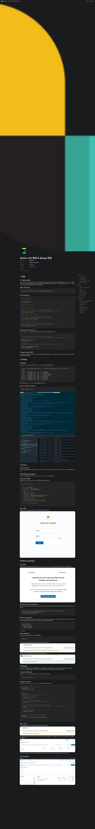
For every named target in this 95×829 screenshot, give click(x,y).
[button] (4, 1)
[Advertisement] (47, 826)
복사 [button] (74, 289)
